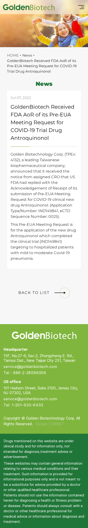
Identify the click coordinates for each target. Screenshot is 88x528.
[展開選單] (81, 7)
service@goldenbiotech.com (30, 366)
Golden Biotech (44, 335)
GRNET (57, 423)
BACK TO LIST (34, 292)
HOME (13, 55)
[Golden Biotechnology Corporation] (28, 7)
